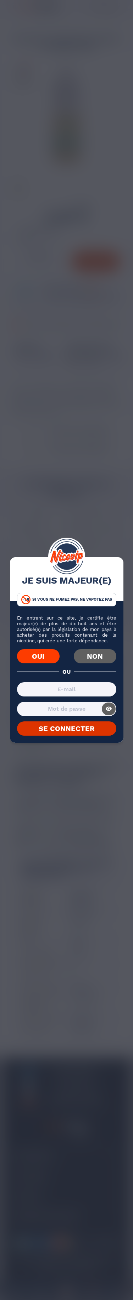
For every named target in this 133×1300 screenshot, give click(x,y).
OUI (38, 656)
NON (95, 656)
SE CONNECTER (67, 728)
